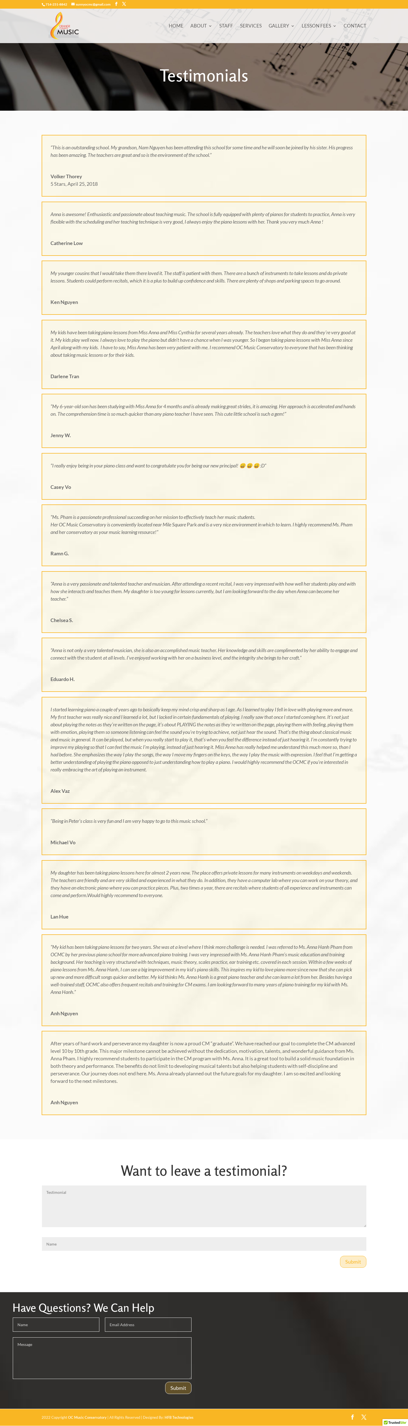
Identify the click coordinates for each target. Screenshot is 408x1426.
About (198, 26)
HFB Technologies (179, 1417)
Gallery (279, 26)
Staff (226, 26)
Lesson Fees (316, 26)
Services (251, 26)
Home (176, 26)
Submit (353, 1262)
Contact (355, 26)
